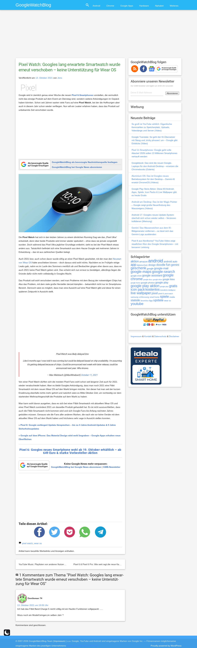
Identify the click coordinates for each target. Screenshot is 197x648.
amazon (143, 261)
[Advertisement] (98, 35)
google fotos (169, 279)
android (155, 260)
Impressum (136, 336)
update (158, 300)
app (133, 265)
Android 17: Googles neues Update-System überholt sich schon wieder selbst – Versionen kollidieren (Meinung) (154, 218)
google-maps (141, 272)
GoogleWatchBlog (33, 4)
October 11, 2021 (89, 375)
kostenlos (152, 289)
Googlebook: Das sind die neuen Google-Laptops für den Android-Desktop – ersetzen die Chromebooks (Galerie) (155, 166)
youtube (137, 304)
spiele (164, 297)
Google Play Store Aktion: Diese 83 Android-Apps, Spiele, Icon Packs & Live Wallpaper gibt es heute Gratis (154, 192)
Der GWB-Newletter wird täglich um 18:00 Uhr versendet (152, 86)
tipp (151, 300)
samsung (134, 297)
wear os (38, 543)
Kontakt (148, 336)
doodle (160, 264)
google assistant (152, 275)
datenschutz (142, 265)
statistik (135, 300)
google (150, 268)
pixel (155, 293)
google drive (157, 279)
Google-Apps (126, 5)
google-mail (161, 268)
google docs (147, 279)
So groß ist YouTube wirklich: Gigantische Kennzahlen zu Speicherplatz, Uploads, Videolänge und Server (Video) (152, 127)
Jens (59, 78)
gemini (175, 264)
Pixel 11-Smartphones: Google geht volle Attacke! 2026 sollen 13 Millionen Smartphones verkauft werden (154, 153)
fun (168, 264)
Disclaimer (174, 336)
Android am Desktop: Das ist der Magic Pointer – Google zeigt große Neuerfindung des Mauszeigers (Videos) (154, 205)
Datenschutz (160, 336)
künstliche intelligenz (167, 290)
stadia (172, 297)
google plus (164, 286)
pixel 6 (161, 293)
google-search (163, 272)
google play (161, 282)
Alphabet (159, 5)
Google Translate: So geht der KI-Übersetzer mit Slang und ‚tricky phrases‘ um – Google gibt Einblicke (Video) (154, 140)
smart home (154, 297)
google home (135, 283)
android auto (170, 261)
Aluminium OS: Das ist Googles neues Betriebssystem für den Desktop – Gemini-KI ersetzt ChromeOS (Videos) (153, 179)
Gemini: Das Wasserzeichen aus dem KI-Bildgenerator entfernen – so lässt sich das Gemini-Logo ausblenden (152, 231)
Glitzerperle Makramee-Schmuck (82, 645)
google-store (136, 276)
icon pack (138, 289)
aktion (135, 261)
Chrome (110, 5)
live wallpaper (141, 293)
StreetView (145, 301)
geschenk (138, 268)
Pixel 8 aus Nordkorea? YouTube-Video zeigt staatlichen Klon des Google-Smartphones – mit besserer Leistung (155, 244)
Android (96, 5)
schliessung (144, 297)
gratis (173, 286)
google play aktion (145, 286)
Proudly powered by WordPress (166, 645)
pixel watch (27, 543)
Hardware (144, 5)
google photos (148, 282)
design (152, 264)
